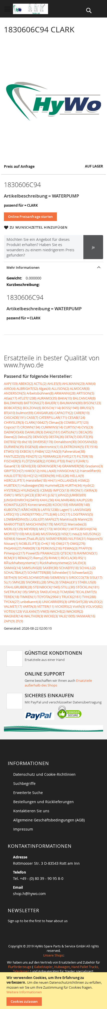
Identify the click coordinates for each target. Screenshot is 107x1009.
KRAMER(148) (79, 504)
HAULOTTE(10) (15, 475)
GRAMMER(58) (73, 466)
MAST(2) (60, 524)
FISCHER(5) (12, 461)
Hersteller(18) (36, 480)
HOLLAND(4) (67, 480)
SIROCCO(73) (79, 577)
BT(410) (9, 412)
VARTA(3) (29, 606)
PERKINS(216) (51, 548)
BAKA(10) (65, 398)
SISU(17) (96, 577)
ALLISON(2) (60, 388)
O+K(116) (48, 543)
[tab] (53, 267)
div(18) (27, 441)
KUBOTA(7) (12, 509)
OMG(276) (77, 543)
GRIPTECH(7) (14, 470)
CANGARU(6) (44, 412)
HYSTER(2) (12, 490)
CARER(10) (82, 412)
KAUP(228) (84, 500)
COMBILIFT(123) (76, 422)
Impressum (23, 829)
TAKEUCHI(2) (49, 591)
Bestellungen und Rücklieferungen (43, 801)
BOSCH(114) (51, 407)
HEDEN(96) (46, 475)
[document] (54, 990)
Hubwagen (62, 967)
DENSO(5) (40, 436)
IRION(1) (76, 490)
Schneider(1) (61, 572)
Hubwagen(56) (32, 485)
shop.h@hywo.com (29, 893)
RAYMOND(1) (87, 553)
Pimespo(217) (14, 553)
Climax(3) (56, 422)
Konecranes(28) (40, 504)
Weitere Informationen (24, 992)
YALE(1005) (67, 616)
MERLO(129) (13, 529)
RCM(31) (10, 558)
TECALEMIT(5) (86, 591)
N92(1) (66, 534)
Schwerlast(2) (82, 572)
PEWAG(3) (70, 548)
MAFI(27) (52, 519)
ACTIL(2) (40, 383)
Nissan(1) (11, 543)
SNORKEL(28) (36, 582)
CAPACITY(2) (63, 412)
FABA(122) (43, 451)
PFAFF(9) (85, 548)
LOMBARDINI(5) (16, 519)
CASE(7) (32, 417)
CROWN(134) (30, 427)
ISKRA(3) (90, 490)
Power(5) (32, 553)
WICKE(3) (51, 616)
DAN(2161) (52, 432)
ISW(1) (9, 495)
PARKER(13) (31, 548)
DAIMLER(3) (34, 432)
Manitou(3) (68, 519)
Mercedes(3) (77, 524)
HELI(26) (62, 475)
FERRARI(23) (52, 456)
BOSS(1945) (70, 407)
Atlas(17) (10, 398)
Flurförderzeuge (19, 967)
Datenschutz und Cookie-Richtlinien (44, 774)
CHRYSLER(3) (14, 422)
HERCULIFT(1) (14, 480)
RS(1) (82, 558)
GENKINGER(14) (49, 466)
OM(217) (62, 543)
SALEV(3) (79, 562)
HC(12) (32, 475)
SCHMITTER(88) (39, 572)
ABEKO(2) (25, 383)
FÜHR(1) (82, 461)
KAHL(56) (47, 500)
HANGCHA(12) (68, 470)
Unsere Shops (53, 955)
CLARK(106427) (36, 422)
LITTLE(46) (49, 514)
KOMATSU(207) (15, 504)
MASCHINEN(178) (39, 524)
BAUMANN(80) (71, 403)
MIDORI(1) (62, 529)
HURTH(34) (73, 485)
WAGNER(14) (13, 616)
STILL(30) (68, 587)
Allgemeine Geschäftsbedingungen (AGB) (49, 819)
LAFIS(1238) (50, 509)
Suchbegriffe (24, 783)
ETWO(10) (11, 451)
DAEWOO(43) (14, 432)
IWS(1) (19, 495)
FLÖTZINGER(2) (33, 461)
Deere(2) (10, 436)
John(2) (63, 495)
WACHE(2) (57, 611)
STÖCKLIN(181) (87, 587)
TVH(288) (89, 596)
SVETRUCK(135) (16, 591)
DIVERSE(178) (43, 441)
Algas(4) (45, 388)
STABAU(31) (68, 582)
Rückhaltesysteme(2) (55, 562)
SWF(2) (33, 591)
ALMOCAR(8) (80, 388)
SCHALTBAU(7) (15, 572)
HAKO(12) (31, 470)
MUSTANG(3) (51, 534)
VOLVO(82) (94, 606)
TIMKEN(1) (28, 596)
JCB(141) (41, 495)
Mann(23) (85, 519)
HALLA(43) (48, 470)
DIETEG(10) (12, 441)
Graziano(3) (94, 466)
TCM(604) (67, 591)
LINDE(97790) (30, 514)
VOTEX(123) (13, 611)
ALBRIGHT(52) (27, 388)
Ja (93, 247)
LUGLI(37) (36, 519)
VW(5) (44, 611)
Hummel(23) (54, 485)
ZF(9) (19, 621)
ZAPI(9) (9, 621)
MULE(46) (32, 534)
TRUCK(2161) (71, 596)
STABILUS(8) (87, 582)
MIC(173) (46, 529)
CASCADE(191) (15, 417)
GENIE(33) (28, 466)
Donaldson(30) (65, 441)
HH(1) (52, 480)
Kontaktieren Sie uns (31, 810)
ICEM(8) (46, 490)
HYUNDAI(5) (30, 490)
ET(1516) (91, 446)
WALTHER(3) (33, 616)
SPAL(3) (52, 582)
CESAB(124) (76, 417)
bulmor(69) (24, 412)
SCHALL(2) (87, 567)
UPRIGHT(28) (78, 601)
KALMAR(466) (65, 500)
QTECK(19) (68, 553)
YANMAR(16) (85, 616)
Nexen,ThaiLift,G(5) (30, 538)
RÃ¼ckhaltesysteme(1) (21, 562)
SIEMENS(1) (59, 577)
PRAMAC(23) (49, 553)
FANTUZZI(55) (14, 456)
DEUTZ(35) (85, 436)
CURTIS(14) (72, 427)
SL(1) (7, 582)
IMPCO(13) (61, 490)
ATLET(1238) (27, 398)
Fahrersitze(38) (73, 451)
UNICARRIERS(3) (54, 601)
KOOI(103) (60, 504)
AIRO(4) (10, 388)
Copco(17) (11, 427)
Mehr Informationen (22, 267)
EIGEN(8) (31, 446)
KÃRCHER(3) (30, 509)
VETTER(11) (45, 606)
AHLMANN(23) (73, 383)
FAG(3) (56, 451)
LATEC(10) (11, 514)
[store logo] (30, 9)
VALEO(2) (96, 601)
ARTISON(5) (85, 393)
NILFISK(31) (77, 538)
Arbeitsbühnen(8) (40, 393)
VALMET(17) (13, 606)
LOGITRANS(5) (82, 514)
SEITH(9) (10, 577)
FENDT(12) (34, 456)
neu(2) (77, 534)
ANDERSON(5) (15, 393)
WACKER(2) (74, 611)
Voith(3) (79, 606)
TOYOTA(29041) (49, 596)
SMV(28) (18, 582)
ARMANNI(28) (65, 393)
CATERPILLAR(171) (53, 417)
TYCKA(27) (11, 601)
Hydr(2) (88, 485)
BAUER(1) (52, 403)
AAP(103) (11, 383)
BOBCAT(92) (13, 407)
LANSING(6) (82, 509)
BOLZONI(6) (32, 407)
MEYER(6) (31, 529)
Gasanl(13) (12, 466)
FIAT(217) (69, 456)
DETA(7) (70, 436)
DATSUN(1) (69, 432)
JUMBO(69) (77, 495)
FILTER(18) (85, 456)
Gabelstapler (43, 967)
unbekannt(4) (30, 601)
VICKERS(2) (63, 606)
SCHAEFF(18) (69, 567)
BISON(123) (92, 403)
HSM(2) (83, 480)
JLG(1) (52, 495)
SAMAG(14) (12, 567)
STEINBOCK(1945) (46, 587)
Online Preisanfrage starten (30, 216)
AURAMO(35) (47, 398)
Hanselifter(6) (90, 470)
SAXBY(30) (50, 567)
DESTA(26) (56, 436)
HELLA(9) (77, 475)
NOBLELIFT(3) (29, 543)
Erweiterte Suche (28, 792)
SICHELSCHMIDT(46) (33, 577)
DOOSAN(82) (87, 441)
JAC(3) (29, 495)
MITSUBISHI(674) (83, 529)
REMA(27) (25, 558)
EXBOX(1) (27, 451)
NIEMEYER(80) (57, 538)
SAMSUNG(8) (32, 567)
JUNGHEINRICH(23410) (21, 500)
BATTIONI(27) (34, 403)
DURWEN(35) (14, 446)
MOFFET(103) (14, 534)
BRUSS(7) (87, 407)
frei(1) (70, 461)
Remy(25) (40, 558)
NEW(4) (9, 538)
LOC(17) (64, 514)
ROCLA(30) (69, 558)
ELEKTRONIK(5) (72, 446)
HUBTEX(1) (12, 485)
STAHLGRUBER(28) (18, 587)
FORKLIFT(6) (55, 461)
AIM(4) (90, 383)
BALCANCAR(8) (84, 398)
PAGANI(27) (13, 548)
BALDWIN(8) (13, 403)
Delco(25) (25, 436)
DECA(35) (85, 432)
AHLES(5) (54, 383)
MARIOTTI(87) (14, 524)
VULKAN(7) (31, 611)
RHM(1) (54, 558)
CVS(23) (87, 427)
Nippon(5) (95, 538)
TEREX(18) (11, 596)
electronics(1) (49, 446)
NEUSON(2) (92, 534)
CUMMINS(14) (52, 427)
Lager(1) (65, 509)
